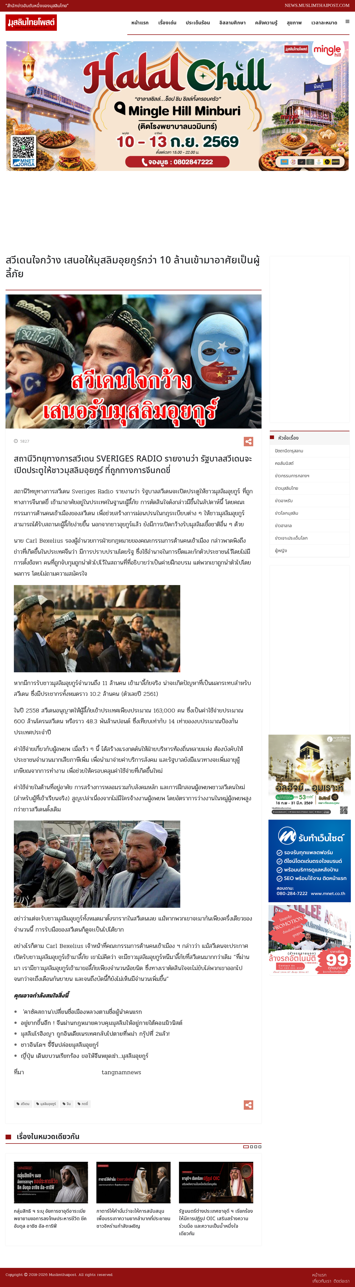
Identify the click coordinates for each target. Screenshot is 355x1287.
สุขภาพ (294, 23)
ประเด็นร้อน (198, 23)
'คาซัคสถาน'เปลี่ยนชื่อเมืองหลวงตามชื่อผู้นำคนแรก (81, 1012)
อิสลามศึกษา (232, 23)
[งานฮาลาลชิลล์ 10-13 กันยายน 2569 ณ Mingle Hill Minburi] (177, 106)
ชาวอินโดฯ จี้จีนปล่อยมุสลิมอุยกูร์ (60, 1045)
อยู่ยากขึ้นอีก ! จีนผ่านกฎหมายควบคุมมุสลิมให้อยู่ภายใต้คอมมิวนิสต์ (101, 1023)
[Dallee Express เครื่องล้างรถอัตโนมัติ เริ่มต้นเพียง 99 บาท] (309, 939)
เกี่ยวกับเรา (321, 1281)
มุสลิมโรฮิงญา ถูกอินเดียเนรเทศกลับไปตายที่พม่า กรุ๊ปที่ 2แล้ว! (95, 1034)
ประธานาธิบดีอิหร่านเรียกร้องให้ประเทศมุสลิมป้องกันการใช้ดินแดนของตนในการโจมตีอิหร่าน (213, 1218)
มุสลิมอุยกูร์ (48, 1103)
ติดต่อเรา (341, 1281)
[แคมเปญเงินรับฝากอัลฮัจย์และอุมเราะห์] (309, 776)
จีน (69, 1103)
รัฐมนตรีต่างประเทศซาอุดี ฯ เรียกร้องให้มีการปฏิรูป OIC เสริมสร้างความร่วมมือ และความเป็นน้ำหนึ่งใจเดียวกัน (134, 1222)
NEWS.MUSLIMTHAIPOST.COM (317, 5)
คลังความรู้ (266, 23)
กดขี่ (85, 1103)
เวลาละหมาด (324, 23)
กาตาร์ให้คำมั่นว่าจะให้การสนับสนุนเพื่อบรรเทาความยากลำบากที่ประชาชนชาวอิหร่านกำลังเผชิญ (51, 1218)
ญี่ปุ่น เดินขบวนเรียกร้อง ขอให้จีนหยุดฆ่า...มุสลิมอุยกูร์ (84, 1056)
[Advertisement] (177, 210)
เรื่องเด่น (167, 23)
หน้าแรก (140, 23)
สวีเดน (25, 1103)
